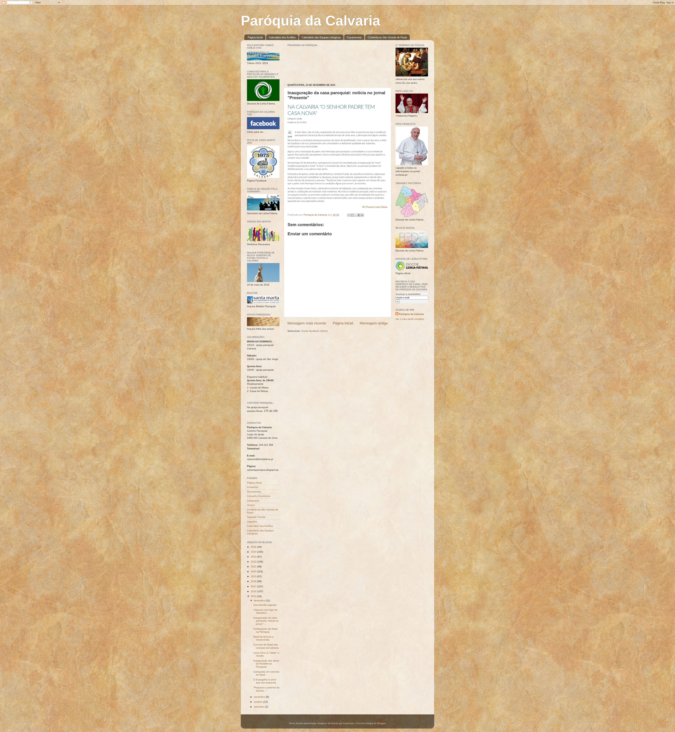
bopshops (348, 723)
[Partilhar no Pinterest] (362, 215)
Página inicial (255, 37)
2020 (254, 571)
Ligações (252, 521)
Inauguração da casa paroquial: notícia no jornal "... (266, 620)
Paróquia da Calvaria (310, 20)
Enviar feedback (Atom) (314, 331)
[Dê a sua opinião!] (352, 215)
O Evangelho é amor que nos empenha (264, 681)
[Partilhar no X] (355, 215)
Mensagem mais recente (306, 323)
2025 (254, 546)
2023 (254, 556)
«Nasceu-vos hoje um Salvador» (265, 611)
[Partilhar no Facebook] (359, 215)
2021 (254, 566)
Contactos (252, 487)
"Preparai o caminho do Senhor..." (266, 689)
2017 (254, 586)
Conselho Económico (259, 496)
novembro (260, 696)
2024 (254, 551)
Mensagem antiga (374, 323)
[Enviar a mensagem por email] (349, 215)
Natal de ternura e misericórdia (263, 638)
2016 (254, 591)
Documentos (254, 491)
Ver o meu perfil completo (410, 319)
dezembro (260, 600)
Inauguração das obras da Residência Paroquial (266, 663)
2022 (254, 561)
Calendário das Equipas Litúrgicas (321, 37)
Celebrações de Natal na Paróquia (265, 630)
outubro (258, 701)
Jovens (251, 505)
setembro (259, 706)
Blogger (381, 723)
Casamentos (354, 37)
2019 (254, 576)
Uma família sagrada (265, 604)
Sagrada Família (256, 517)
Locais (299, 119)
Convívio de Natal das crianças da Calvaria (266, 646)
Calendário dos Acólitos (282, 37)
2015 (254, 596)
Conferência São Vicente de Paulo (387, 37)
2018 (254, 581)
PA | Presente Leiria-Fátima (374, 207)
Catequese (253, 500)
